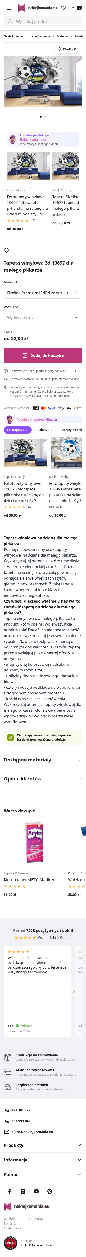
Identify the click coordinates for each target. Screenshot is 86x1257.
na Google (63, 937)
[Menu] (9, 8)
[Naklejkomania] (43, 1207)
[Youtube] (36, 1191)
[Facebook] (9, 1191)
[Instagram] (23, 1191)
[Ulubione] (63, 8)
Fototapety (17, 430)
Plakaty (45, 430)
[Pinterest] (49, 1191)
